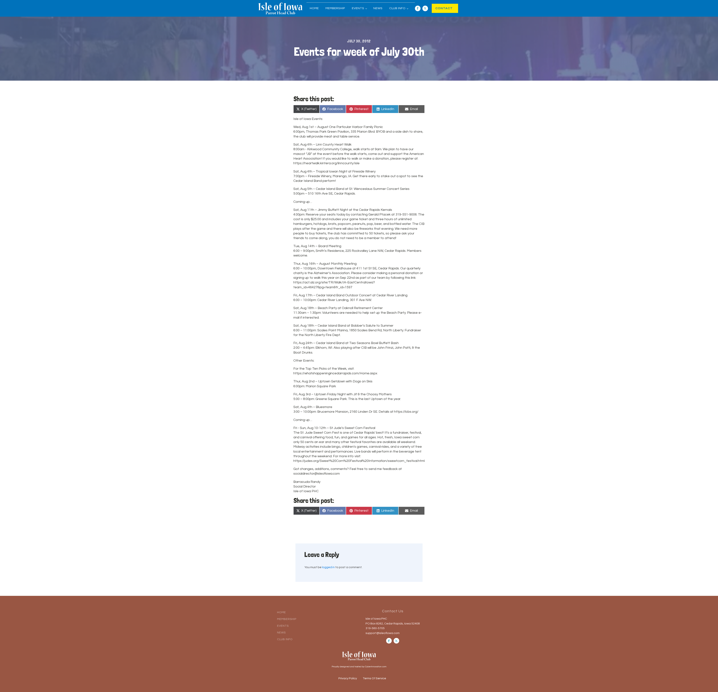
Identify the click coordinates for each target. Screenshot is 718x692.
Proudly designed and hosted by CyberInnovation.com (359, 666)
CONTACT (440, 8)
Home (314, 8)
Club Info (397, 8)
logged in (328, 567)
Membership (335, 8)
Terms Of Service (374, 678)
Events (358, 8)
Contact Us (392, 611)
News (378, 8)
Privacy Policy (347, 678)
